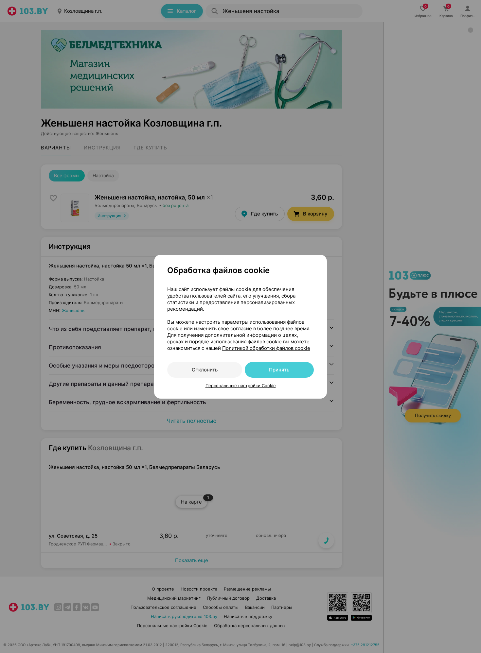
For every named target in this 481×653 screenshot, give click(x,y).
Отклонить (205, 370)
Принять (279, 370)
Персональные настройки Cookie (240, 385)
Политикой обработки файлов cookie (266, 348)
